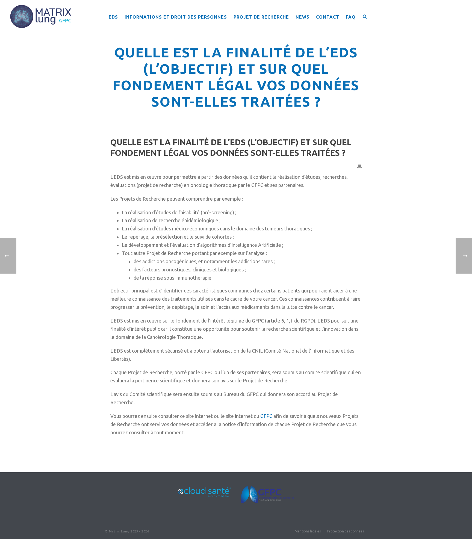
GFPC (266, 416)
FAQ (351, 16)
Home (138, 117)
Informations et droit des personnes (176, 16)
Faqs (150, 117)
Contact (327, 16)
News (302, 16)
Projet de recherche (261, 16)
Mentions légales (308, 531)
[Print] (359, 166)
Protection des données (345, 531)
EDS (113, 16)
